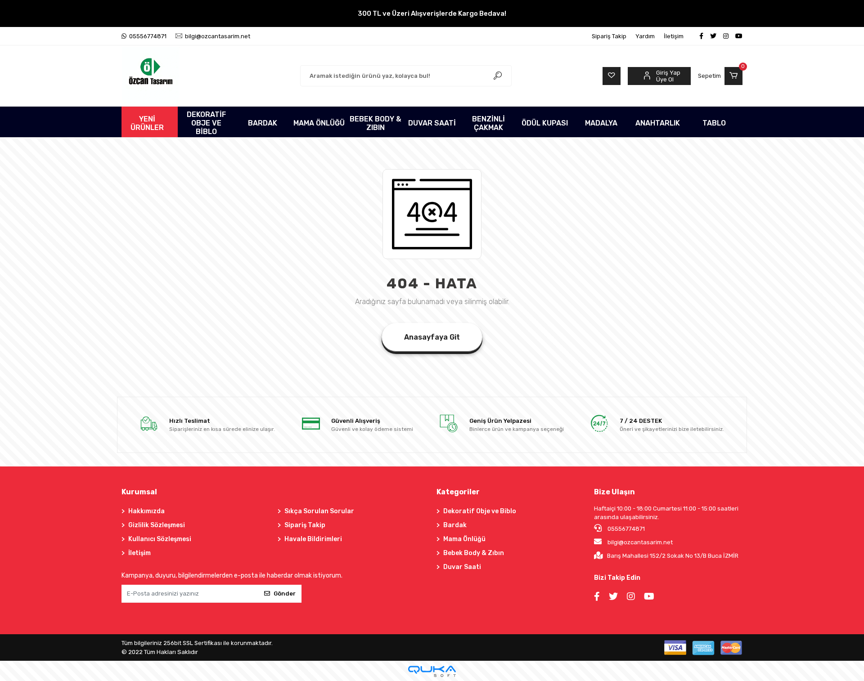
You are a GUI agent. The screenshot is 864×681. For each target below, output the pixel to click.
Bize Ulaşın (614, 492)
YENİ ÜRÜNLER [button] (147, 123)
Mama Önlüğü (464, 539)
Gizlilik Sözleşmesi (156, 525)
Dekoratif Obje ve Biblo (479, 511)
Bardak (455, 525)
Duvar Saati (462, 567)
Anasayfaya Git (432, 337)
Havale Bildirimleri (313, 539)
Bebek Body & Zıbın (473, 553)
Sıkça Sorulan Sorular (319, 511)
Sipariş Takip (609, 36)
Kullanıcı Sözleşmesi (159, 539)
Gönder (285, 593)
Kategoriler (458, 492)
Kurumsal (139, 492)
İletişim (674, 36)
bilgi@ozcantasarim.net (640, 542)
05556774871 (625, 528)
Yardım (645, 36)
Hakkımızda (146, 511)
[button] (720, 76)
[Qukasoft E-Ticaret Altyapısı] (432, 671)
